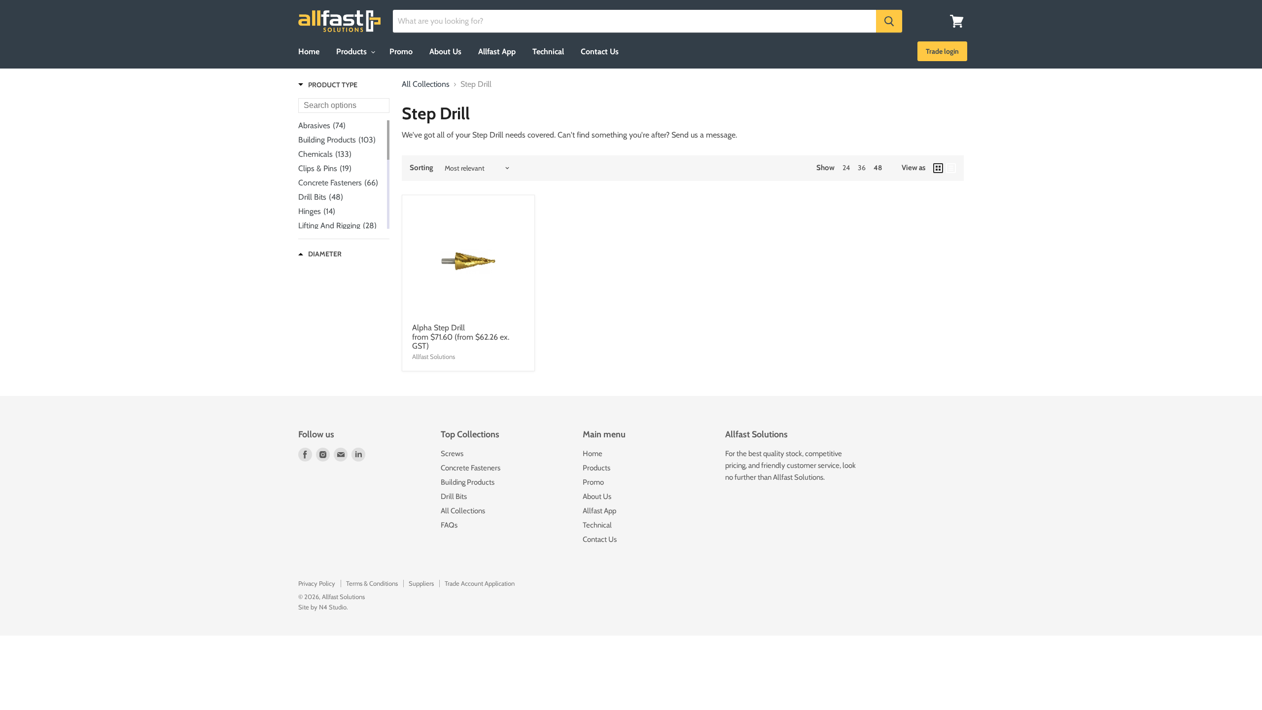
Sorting (421, 168)
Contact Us (600, 51)
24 (846, 167)
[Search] (889, 21)
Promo (401, 51)
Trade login (942, 51)
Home (308, 51)
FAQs (449, 525)
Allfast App (497, 51)
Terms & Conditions (372, 583)
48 (878, 167)
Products (352, 51)
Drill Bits (454, 496)
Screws (452, 453)
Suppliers (421, 583)
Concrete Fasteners (470, 467)
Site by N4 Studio (322, 607)
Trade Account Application (480, 583)
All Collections (426, 84)
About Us (445, 51)
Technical (548, 51)
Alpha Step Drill (438, 327)
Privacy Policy (316, 583)
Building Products (467, 482)
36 (862, 167)
